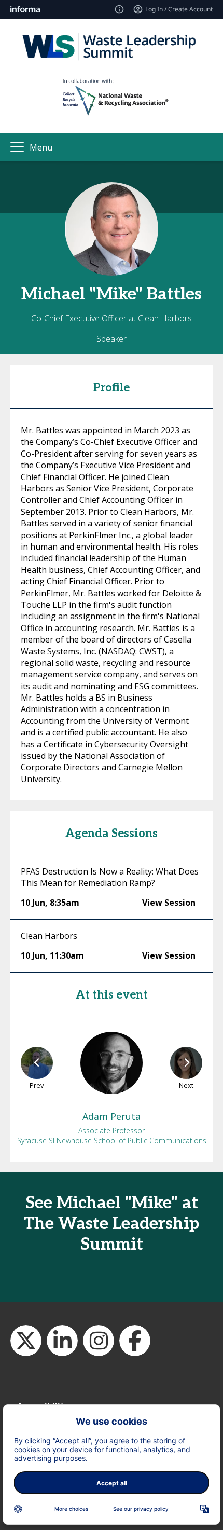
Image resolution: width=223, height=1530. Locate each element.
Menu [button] (41, 147)
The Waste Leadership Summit (62, 1340)
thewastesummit (25, 1340)
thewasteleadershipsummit (98, 1340)
